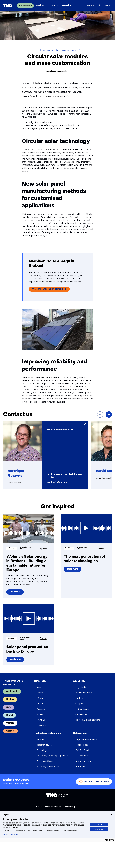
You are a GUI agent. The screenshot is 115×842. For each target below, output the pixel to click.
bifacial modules (76, 386)
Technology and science (47, 733)
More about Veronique (58, 430)
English (6, 815)
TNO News (41, 725)
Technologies (43, 750)
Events (40, 693)
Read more (15, 593)
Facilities (40, 739)
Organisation (81, 687)
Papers (40, 714)
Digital (65, 5)
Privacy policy (16, 834)
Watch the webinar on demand (47, 289)
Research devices (44, 745)
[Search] (100, 5)
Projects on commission (86, 739)
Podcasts (41, 709)
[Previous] (100, 414)
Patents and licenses (46, 761)
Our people (80, 703)
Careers (10, 731)
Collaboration (80, 733)
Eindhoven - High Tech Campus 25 (66, 475)
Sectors (10, 723)
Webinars (41, 698)
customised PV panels (39, 217)
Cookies (38, 806)
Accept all (99, 824)
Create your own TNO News (96, 781)
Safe (53, 5)
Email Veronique (59, 482)
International (81, 766)
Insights (40, 703)
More (89, 5)
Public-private (81, 745)
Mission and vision (83, 693)
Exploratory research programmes (52, 755)
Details (5, 834)
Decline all (99, 829)
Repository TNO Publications (49, 766)
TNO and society (83, 709)
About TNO (79, 681)
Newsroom (40, 681)
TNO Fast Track (82, 750)
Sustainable (24, 5)
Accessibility (69, 806)
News (39, 687)
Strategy (79, 698)
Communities (81, 714)
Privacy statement (53, 806)
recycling (70, 159)
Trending (41, 720)
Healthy (40, 5)
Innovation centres (84, 761)
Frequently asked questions (87, 720)
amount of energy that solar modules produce (55, 380)
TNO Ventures (81, 755)
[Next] (109, 414)
